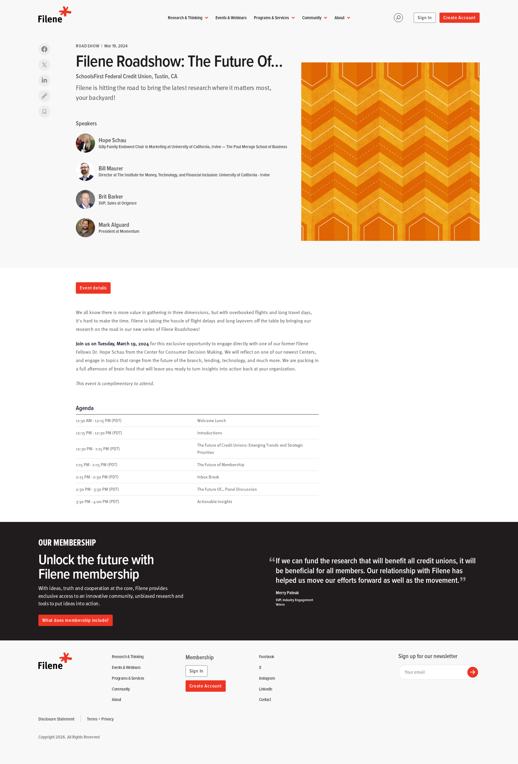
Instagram (267, 678)
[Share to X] (44, 65)
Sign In (425, 17)
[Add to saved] (44, 112)
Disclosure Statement (56, 719)
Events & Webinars (231, 17)
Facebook (266, 657)
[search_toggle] (398, 18)
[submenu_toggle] (206, 18)
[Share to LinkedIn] (44, 80)
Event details (93, 287)
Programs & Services (271, 17)
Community (311, 17)
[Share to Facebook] (44, 49)
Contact (265, 700)
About (339, 17)
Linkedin (265, 689)
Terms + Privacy (100, 719)
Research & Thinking (185, 17)
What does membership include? (75, 620)
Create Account (459, 17)
